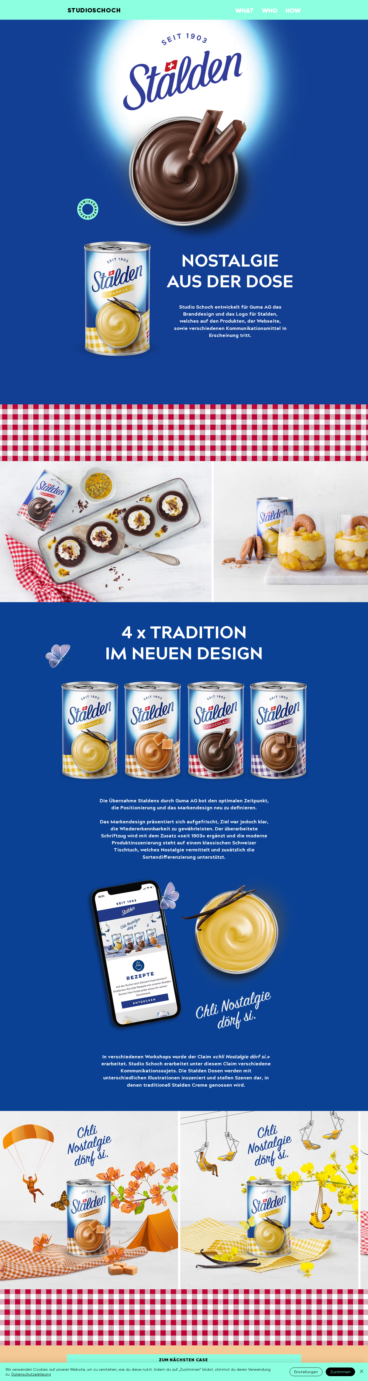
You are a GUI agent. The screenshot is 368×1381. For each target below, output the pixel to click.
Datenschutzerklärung (31, 1374)
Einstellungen (306, 1372)
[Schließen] (361, 1372)
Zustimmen (340, 1372)
